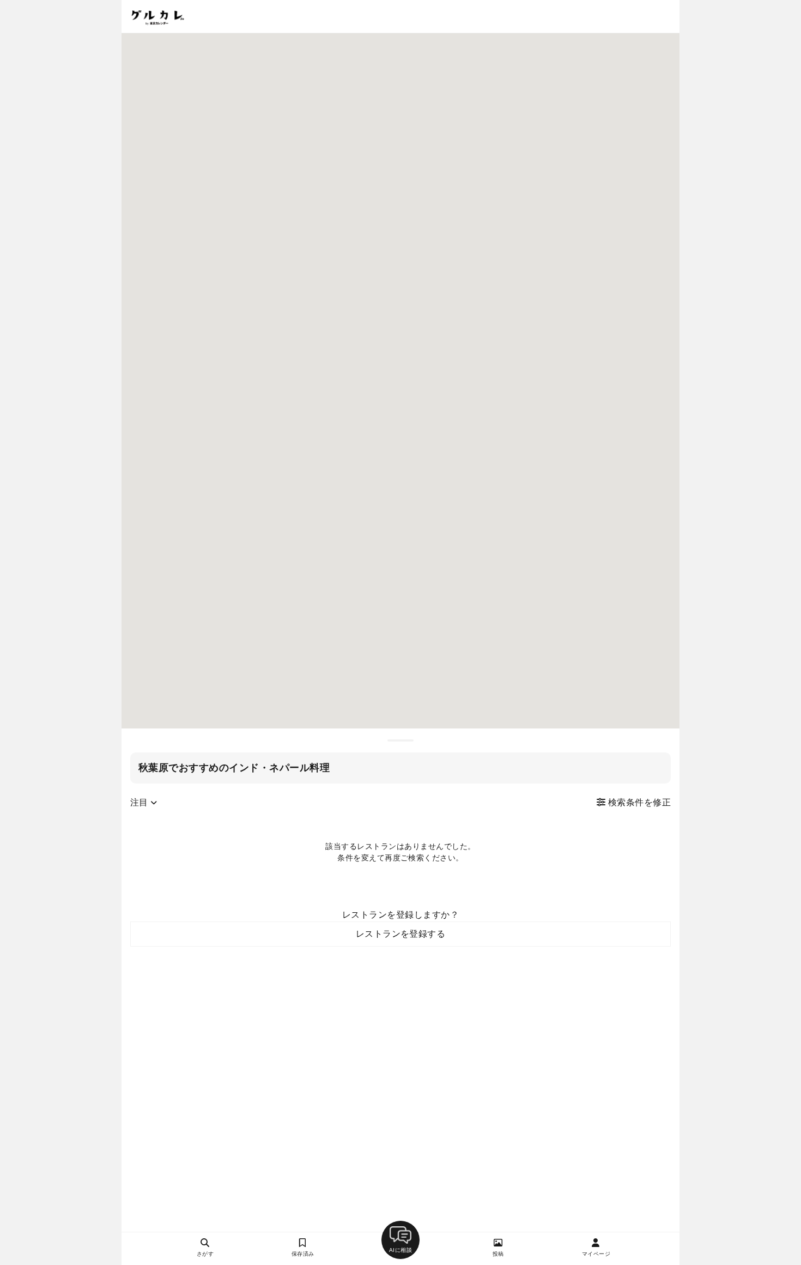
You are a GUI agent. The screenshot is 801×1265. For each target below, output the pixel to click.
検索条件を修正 (638, 802)
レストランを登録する (401, 933)
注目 (140, 802)
